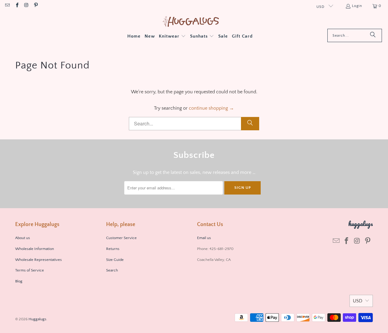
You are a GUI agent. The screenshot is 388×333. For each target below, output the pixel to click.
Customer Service (121, 238)
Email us (204, 238)
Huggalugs (37, 319)
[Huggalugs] (191, 22)
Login (357, 6)
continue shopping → (211, 108)
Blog (18, 281)
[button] (172, 37)
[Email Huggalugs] (7, 6)
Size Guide (115, 260)
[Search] (373, 35)
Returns (112, 249)
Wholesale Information (34, 249)
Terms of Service (29, 270)
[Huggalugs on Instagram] (26, 6)
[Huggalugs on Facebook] (16, 6)
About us (22, 238)
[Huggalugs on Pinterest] (35, 6)
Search (112, 270)
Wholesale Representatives (38, 260)
